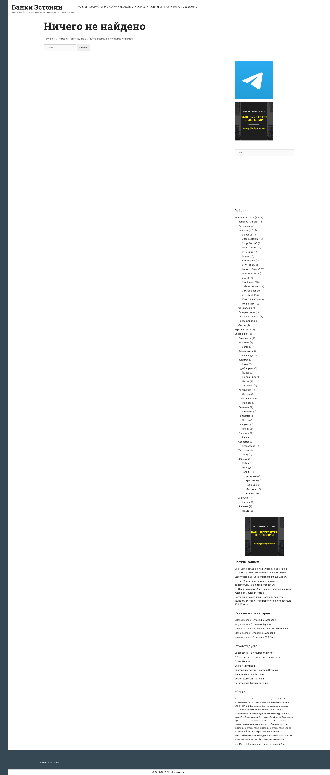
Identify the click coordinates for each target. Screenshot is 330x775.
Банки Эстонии (37, 7)
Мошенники (248, 303)
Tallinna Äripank (250, 286)
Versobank (248, 295)
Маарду (246, 467)
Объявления (245, 307)
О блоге (190, 7)
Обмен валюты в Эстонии (249, 678)
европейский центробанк (275, 717)
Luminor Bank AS (251, 269)
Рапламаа (243, 433)
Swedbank (247, 282)
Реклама (178, 7)
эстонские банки (258, 744)
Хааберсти (252, 493)
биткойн (273, 710)
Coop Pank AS (249, 243)
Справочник (125, 7)
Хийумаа (243, 497)
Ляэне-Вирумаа (247, 398)
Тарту (245, 454)
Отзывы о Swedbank (264, 619)
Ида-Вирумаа (246, 368)
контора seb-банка (244, 721)
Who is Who (141, 7)
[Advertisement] (256, 38)
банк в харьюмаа (271, 699)
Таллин (246, 471)
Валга (245, 346)
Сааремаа (243, 441)
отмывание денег (259, 735)
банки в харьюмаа (264, 702)
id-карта (237, 699)
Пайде (245, 510)
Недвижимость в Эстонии (249, 674)
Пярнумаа (244, 424)
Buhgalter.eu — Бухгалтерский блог (254, 652)
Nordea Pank (249, 273)
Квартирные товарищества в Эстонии (256, 670)
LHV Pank (247, 264)
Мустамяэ (251, 489)
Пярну (245, 428)
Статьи (242, 325)
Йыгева (246, 394)
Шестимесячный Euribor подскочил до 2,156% (261, 576)
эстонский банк (277, 744)
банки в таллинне (250, 702)
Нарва (245, 381)
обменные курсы (279, 724)
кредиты (246, 724)
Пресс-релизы (246, 320)
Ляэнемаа (243, 407)
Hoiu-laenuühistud (160, 7)
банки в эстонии (280, 702)
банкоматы (275, 706)
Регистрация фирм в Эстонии (251, 683)
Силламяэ (247, 385)
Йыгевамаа (244, 389)
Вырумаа (243, 359)
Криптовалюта (250, 299)
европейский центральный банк (249, 717)
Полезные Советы (248, 316)
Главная (82, 7)
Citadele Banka (250, 238)
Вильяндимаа (246, 351)
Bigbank (246, 234)
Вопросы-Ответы (248, 221)
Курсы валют (109, 7)
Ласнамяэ (251, 484)
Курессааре (248, 445)
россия (288, 735)
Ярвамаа (243, 506)
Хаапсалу (247, 411)
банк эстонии (248, 710)
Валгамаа (243, 342)
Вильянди (247, 355)
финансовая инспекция (249, 739)
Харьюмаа (244, 458)
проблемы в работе (276, 736)
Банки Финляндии (245, 665)
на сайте (49, 762)
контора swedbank (258, 721)
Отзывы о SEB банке (264, 637)
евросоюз (290, 717)
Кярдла (246, 502)
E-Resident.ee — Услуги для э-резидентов (258, 657)
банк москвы (256, 706)
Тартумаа (243, 450)
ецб (236, 721)
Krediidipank (248, 260)
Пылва (246, 420)
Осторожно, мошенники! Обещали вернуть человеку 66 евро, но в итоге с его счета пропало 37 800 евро (263, 601)
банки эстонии (243, 706)
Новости (94, 7)
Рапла (245, 437)
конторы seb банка (273, 721)
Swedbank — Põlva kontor (274, 628)
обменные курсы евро (247, 728)
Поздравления (246, 312)
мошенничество (263, 724)
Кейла (245, 463)
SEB (244, 277)
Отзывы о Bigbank (260, 624)
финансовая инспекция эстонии (271, 739)
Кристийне (252, 480)
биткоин (257, 710)
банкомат (266, 706)
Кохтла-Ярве (249, 376)
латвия (253, 724)
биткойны (280, 710)
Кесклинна (252, 476)
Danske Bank (249, 247)
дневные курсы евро (277, 713)
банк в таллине (246, 699)
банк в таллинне (258, 699)
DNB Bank (247, 251)
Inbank (245, 256)
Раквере (246, 402)
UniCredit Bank (250, 290)
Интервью (244, 226)
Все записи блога (244, 217)
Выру (245, 364)
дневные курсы (257, 713)
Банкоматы (244, 338)
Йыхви (245, 372)
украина (238, 739)
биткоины (265, 710)
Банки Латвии (242, 661)
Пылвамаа (244, 415)
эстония (242, 743)
